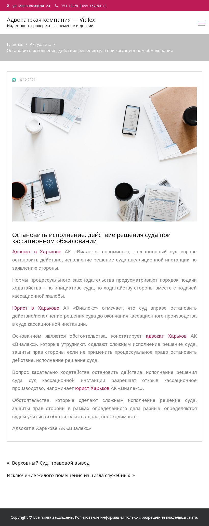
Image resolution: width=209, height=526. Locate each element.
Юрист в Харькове (35, 308)
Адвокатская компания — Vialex (51, 19)
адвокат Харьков (166, 336)
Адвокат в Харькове (36, 251)
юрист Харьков (92, 388)
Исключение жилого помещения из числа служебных (68, 475)
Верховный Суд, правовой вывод (50, 463)
